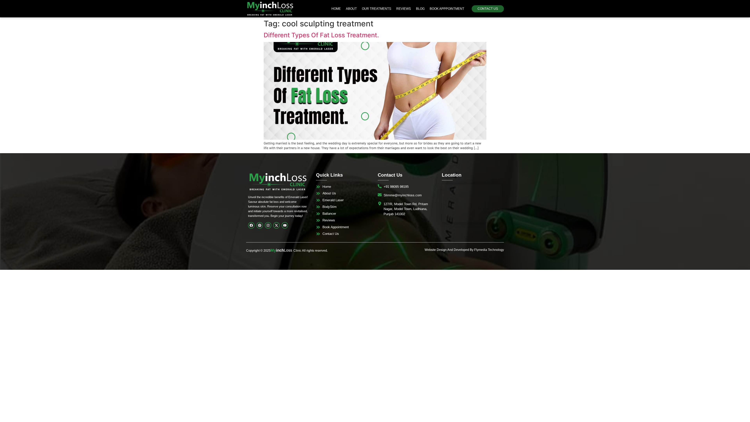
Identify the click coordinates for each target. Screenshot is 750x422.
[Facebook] (251, 225)
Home (336, 8)
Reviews (403, 8)
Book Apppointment (447, 8)
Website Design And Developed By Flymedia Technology (464, 249)
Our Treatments (376, 8)
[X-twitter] (276, 225)
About (351, 8)
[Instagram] (268, 225)
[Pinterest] (259, 225)
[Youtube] (285, 225)
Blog (420, 8)
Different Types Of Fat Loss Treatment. (321, 35)
